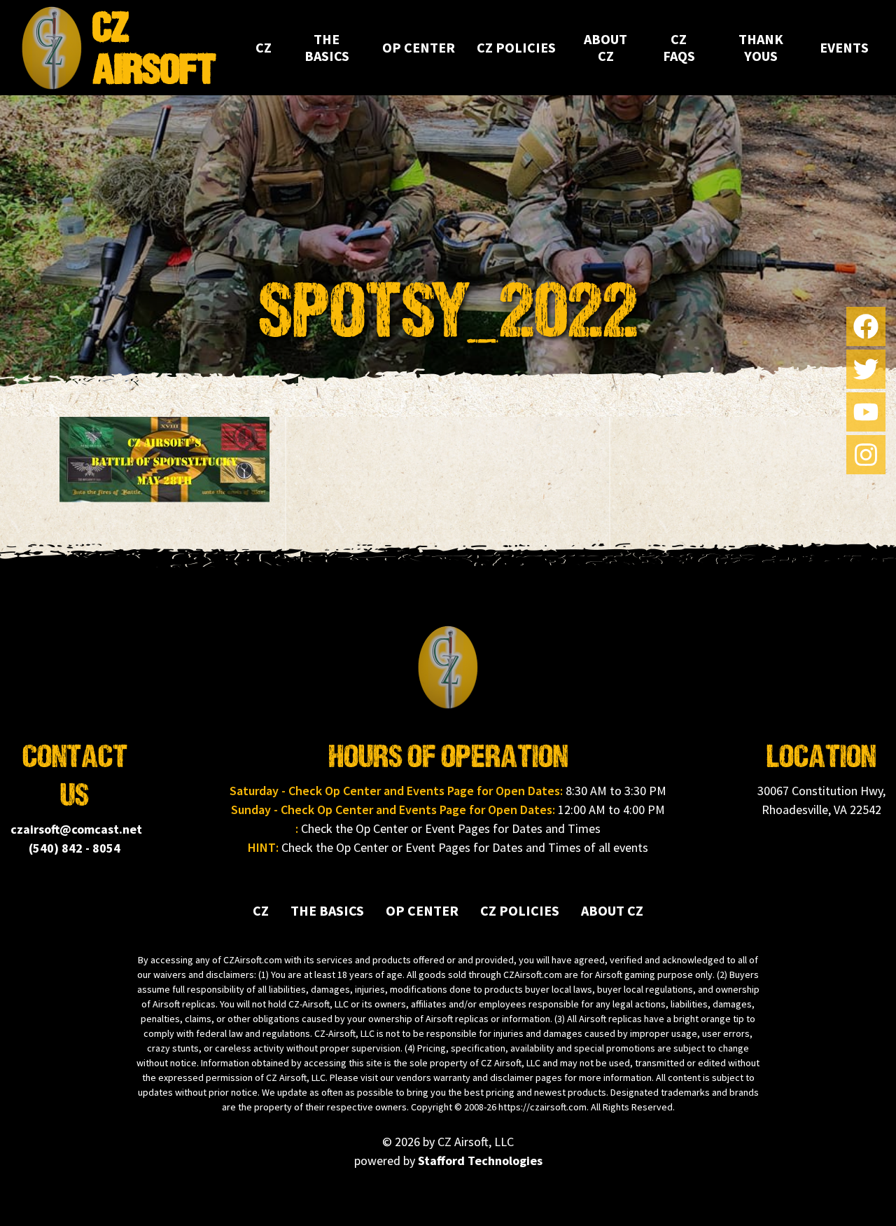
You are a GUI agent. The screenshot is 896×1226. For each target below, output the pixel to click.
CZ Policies (516, 47)
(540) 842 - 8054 (74, 848)
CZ (263, 47)
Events (844, 47)
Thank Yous (760, 47)
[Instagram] (866, 454)
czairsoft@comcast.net (76, 829)
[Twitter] (866, 369)
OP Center (418, 47)
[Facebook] (866, 326)
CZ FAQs (679, 47)
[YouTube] (866, 412)
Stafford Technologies (480, 1160)
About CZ (605, 47)
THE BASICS (326, 47)
